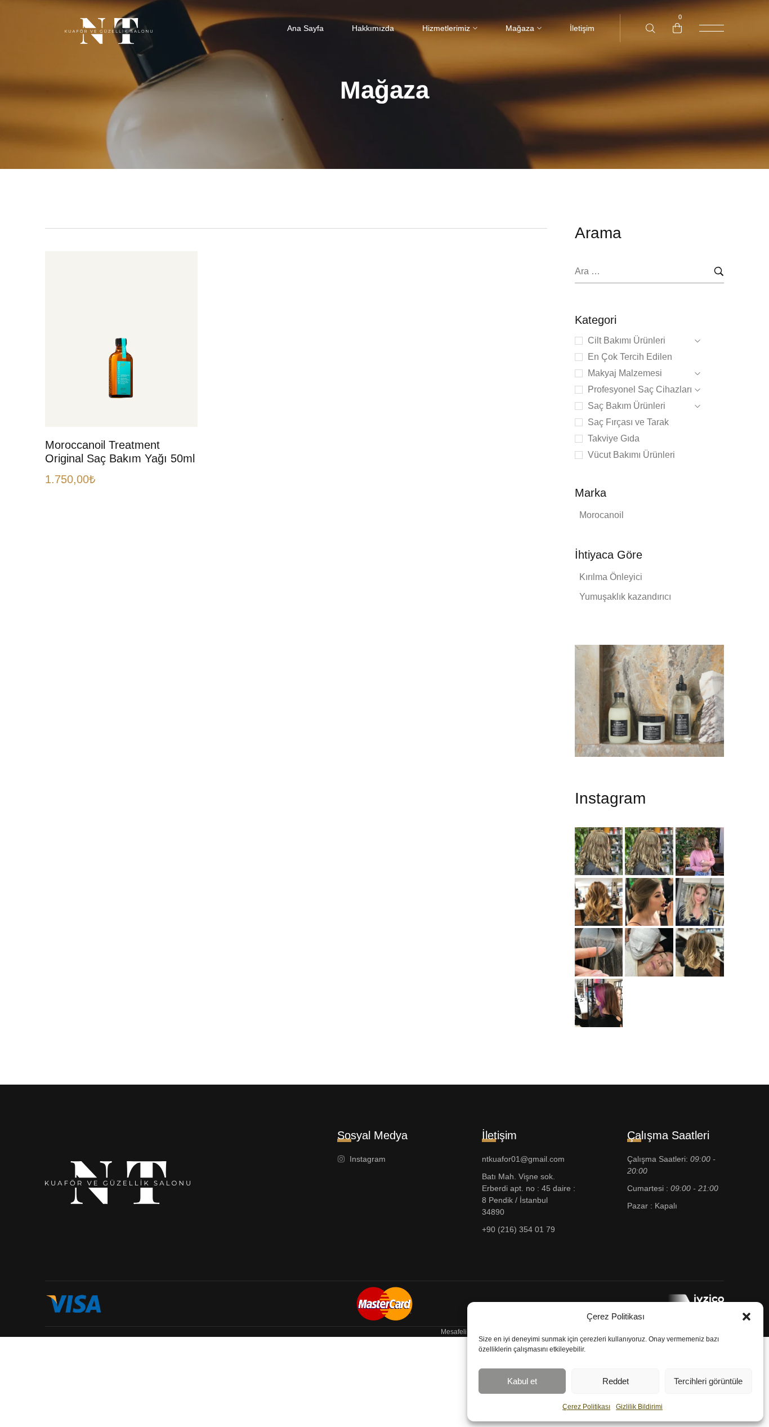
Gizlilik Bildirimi (639, 1407)
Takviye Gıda (614, 438)
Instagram (610, 798)
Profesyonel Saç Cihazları (640, 389)
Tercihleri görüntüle (708, 1381)
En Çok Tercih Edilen (630, 357)
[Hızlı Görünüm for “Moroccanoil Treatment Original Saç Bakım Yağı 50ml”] (176, 335)
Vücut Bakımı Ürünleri (631, 455)
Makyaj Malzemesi (625, 373)
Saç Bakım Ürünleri (626, 406)
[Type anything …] (650, 28)
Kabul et (522, 1381)
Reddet (615, 1381)
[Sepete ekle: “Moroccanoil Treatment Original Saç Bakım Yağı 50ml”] (176, 403)
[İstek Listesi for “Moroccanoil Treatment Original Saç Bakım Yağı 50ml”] (176, 380)
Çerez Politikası (586, 1407)
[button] (746, 1316)
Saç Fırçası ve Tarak (628, 422)
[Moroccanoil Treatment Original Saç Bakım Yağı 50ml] (121, 339)
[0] (677, 28)
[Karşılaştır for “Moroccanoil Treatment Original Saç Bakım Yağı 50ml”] (176, 358)
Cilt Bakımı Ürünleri (626, 340)
